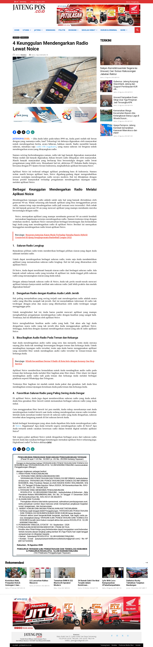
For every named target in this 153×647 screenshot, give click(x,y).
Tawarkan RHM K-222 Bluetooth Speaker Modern (63, 582)
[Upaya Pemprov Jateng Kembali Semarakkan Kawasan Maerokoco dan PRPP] (106, 130)
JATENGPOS (18, 138)
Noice (18, 426)
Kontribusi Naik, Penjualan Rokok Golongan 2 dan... (13, 582)
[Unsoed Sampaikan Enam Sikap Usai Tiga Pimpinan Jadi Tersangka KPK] (106, 101)
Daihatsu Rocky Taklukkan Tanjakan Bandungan (135, 582)
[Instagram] (117, 636)
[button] (137, 30)
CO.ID (26, 138)
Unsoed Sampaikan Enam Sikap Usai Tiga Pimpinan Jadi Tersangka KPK (125, 100)
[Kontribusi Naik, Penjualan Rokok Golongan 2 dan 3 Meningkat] (16, 572)
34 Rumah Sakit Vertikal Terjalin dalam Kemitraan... (88, 582)
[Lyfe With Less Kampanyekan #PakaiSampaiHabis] (112, 572)
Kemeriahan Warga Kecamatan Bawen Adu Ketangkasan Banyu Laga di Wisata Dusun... (126, 114)
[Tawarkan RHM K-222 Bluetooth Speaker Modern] (64, 572)
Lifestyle (16, 37)
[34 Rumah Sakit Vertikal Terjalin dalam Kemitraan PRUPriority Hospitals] (88, 572)
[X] (122, 636)
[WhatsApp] (128, 636)
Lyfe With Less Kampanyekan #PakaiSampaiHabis (111, 582)
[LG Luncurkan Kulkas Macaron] (40, 572)
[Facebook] (112, 636)
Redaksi (23, 55)
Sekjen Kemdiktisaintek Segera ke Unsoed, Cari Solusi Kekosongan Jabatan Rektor (118, 71)
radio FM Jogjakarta (46, 146)
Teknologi (24, 37)
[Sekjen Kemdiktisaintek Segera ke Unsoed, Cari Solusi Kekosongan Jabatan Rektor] (120, 55)
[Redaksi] (14, 55)
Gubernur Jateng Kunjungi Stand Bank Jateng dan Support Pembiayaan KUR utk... (125, 85)
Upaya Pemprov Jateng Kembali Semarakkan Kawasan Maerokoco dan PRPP (125, 129)
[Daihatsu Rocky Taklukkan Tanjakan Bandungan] (137, 572)
